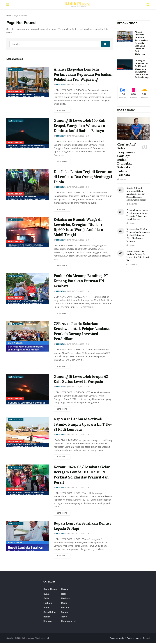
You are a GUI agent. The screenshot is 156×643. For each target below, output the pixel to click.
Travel (64, 616)
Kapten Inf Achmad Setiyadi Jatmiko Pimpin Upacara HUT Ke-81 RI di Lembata (83, 424)
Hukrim (64, 589)
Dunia (46, 593)
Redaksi (146, 638)
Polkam (65, 607)
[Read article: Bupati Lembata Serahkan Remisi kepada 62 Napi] (27, 536)
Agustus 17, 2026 (76, 434)
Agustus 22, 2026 (76, 187)
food (46, 607)
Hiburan (47, 621)
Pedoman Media (117, 638)
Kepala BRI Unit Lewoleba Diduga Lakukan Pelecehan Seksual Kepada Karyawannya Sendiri (136, 194)
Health (46, 616)
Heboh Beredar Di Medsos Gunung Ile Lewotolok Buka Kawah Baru (137, 256)
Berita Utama (16, 69)
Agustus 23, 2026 (76, 136)
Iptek (63, 593)
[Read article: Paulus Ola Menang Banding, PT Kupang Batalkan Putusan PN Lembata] (27, 288)
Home (8, 15)
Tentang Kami (133, 638)
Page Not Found (20, 15)
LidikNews (61, 84)
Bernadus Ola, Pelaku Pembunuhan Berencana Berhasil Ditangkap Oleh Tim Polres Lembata (138, 235)
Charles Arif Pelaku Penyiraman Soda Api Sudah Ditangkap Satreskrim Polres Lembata (126, 159)
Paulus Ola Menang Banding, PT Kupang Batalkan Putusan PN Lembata (81, 280)
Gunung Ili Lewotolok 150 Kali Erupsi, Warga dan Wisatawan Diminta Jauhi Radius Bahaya (79, 125)
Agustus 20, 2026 (76, 240)
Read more (63, 110)
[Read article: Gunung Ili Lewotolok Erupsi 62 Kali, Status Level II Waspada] (27, 389)
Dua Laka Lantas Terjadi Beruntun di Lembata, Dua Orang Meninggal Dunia (83, 176)
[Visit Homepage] (77, 5)
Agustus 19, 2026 (76, 386)
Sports (64, 612)
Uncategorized (68, 621)
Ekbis (46, 598)
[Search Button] (148, 4)
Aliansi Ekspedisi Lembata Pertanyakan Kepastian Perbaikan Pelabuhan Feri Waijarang (83, 74)
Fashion (47, 602)
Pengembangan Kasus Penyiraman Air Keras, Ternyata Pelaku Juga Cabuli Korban (137, 214)
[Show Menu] (7, 4)
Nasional (65, 598)
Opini (64, 602)
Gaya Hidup (49, 612)
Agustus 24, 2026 (76, 84)
